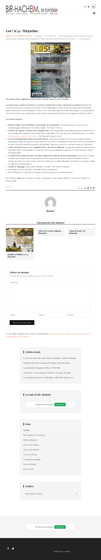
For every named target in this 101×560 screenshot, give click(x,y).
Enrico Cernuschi (80, 36)
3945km (26, 430)
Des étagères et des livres (34, 435)
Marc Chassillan (18, 39)
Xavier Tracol (70, 39)
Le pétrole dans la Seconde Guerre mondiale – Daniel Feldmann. (49, 358)
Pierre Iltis (41, 39)
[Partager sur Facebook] (85, 188)
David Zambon (68, 36)
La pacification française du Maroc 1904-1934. (42, 368)
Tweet (8, 187)
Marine (22, 36)
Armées (9, 36)
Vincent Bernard (59, 39)
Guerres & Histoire (31, 450)
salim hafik (49, 39)
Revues (29, 36)
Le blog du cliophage (32, 459)
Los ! (15, 36)
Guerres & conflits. (31, 445)
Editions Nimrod (30, 440)
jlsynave (39, 36)
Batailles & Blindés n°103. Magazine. (18, 255)
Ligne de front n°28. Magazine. (77, 232)
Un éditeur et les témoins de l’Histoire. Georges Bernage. (47, 373)
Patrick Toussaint (31, 39)
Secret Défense (29, 464)
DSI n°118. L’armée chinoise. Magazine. (50, 232)
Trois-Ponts (28, 469)
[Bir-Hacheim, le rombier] (32, 14)
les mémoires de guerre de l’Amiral (22, 136)
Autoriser (60, 404)
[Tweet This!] (88, 188)
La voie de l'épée (30, 454)
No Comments (85, 39)
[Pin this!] (91, 188)
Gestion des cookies (62, 551)
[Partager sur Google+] (94, 188)
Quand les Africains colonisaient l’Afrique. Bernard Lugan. (46, 363)
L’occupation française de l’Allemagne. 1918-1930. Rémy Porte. (48, 377)
